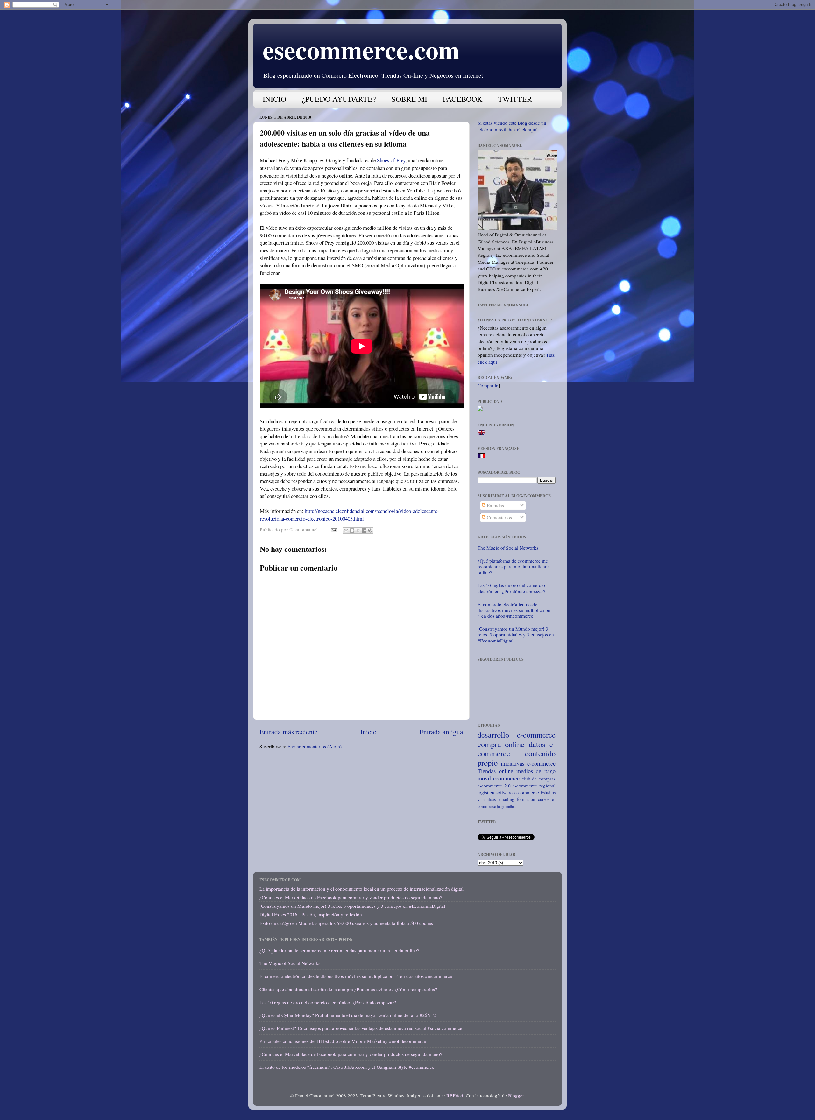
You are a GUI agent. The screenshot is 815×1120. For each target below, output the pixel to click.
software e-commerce (517, 792)
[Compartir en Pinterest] (370, 530)
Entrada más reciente (288, 731)
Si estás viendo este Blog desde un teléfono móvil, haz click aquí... (512, 126)
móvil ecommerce (499, 778)
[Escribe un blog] (352, 530)
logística (486, 792)
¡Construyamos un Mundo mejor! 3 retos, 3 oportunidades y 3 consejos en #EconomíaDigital (516, 635)
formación (526, 799)
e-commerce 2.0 (494, 785)
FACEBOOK (462, 99)
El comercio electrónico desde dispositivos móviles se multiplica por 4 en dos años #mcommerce (515, 610)
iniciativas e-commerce (528, 763)
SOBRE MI (409, 99)
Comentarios (498, 517)
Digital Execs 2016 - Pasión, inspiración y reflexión (310, 914)
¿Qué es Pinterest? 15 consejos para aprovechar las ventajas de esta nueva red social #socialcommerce (360, 1028)
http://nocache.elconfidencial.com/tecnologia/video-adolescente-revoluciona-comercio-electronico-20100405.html (349, 514)
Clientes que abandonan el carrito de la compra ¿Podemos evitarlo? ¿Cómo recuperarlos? (348, 989)
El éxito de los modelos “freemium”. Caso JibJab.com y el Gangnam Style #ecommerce (346, 1067)
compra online (501, 744)
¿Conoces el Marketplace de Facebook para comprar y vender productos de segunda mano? (350, 897)
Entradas (494, 505)
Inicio (368, 731)
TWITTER (515, 99)
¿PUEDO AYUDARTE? (339, 99)
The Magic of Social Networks (508, 547)
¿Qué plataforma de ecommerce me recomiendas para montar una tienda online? (514, 566)
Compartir (488, 385)
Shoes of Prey (391, 160)
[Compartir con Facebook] (364, 530)
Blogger (516, 1095)
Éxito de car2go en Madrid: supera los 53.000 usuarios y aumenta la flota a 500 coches (346, 923)
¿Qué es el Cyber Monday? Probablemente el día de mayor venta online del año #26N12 (347, 1015)
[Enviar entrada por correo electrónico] (333, 529)
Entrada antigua (441, 731)
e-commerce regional (534, 785)
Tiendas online (495, 771)
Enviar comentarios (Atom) (314, 746)
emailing (506, 799)
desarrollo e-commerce (517, 734)
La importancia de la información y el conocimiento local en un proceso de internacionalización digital (361, 889)
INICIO (274, 99)
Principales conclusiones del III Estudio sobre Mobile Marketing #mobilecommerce (342, 1041)
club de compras (539, 778)
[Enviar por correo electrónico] (346, 530)
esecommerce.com (361, 49)
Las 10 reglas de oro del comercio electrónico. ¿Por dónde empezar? (511, 588)
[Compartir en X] (358, 530)
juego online (506, 806)
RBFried (454, 1095)
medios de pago (536, 771)
